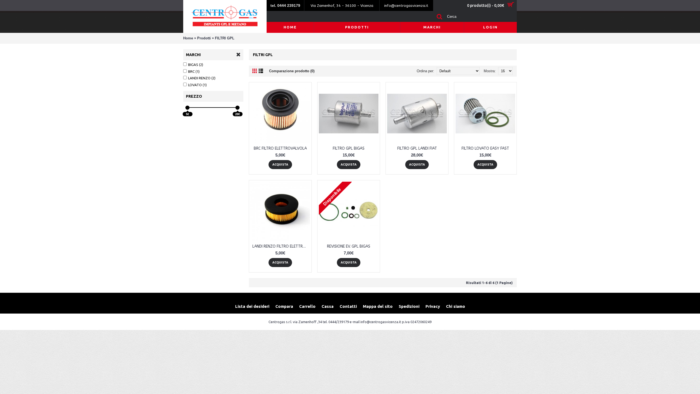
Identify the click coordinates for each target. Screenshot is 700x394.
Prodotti (204, 38)
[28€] (237, 108)
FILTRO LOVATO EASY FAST (485, 148)
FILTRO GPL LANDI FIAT (417, 148)
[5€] (187, 108)
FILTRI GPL (224, 38)
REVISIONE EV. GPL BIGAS (348, 246)
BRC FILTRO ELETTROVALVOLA (280, 148)
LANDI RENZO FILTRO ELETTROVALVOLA (281, 246)
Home (188, 38)
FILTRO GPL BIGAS (348, 148)
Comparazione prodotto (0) (291, 71)
